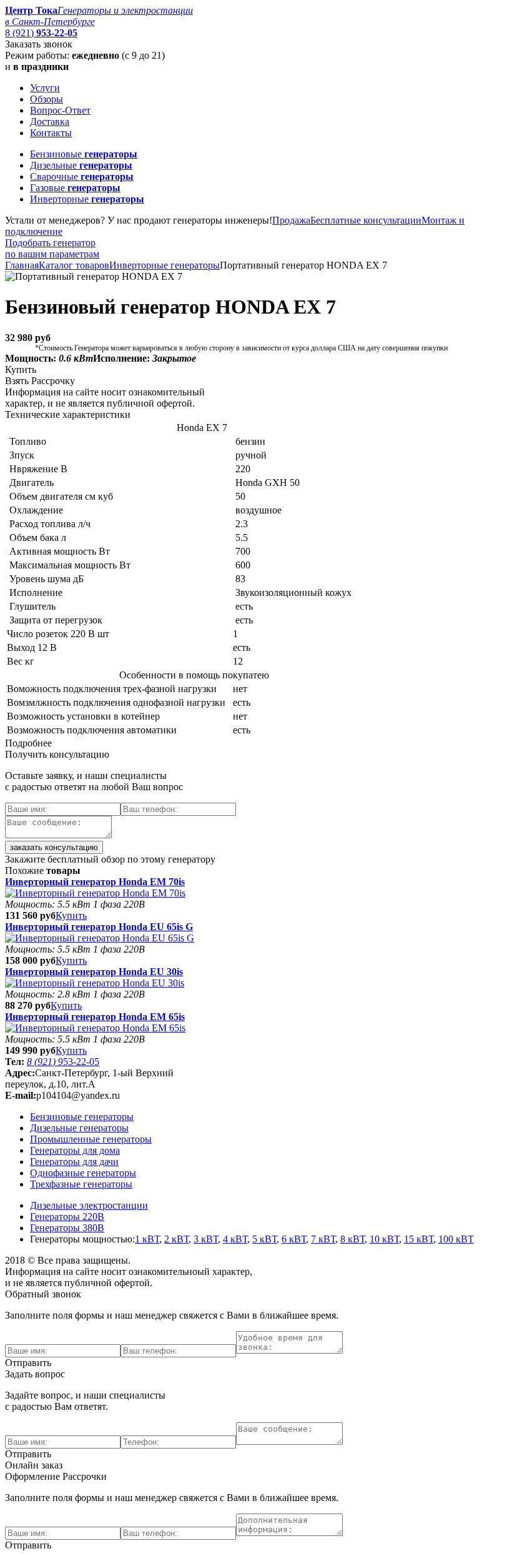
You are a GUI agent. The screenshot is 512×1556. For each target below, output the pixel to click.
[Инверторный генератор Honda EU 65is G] (99, 938)
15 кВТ (418, 1239)
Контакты (51, 132)
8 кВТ (352, 1239)
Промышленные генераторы (91, 1139)
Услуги (45, 87)
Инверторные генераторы (164, 265)
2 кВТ (176, 1239)
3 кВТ (206, 1239)
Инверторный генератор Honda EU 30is (94, 971)
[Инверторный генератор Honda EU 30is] (94, 983)
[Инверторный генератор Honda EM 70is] (95, 893)
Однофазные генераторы (83, 1172)
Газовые (75, 187)
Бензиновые (83, 154)
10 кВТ (384, 1239)
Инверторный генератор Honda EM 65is (95, 1016)
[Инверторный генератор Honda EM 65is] (95, 1028)
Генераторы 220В (67, 1216)
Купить (71, 915)
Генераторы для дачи (74, 1161)
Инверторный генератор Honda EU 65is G (99, 926)
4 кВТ (235, 1239)
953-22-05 (63, 1061)
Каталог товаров (74, 265)
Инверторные (87, 199)
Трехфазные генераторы (81, 1184)
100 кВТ (456, 1239)
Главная (22, 265)
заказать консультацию (54, 847)
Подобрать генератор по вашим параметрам (52, 248)
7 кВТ (323, 1239)
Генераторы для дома (75, 1150)
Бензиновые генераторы (82, 1116)
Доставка (49, 121)
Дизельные (81, 165)
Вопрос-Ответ (60, 110)
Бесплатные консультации (365, 220)
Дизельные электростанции (89, 1205)
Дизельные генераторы (79, 1127)
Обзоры (46, 99)
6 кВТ (294, 1239)
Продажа (291, 220)
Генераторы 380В (67, 1227)
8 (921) (41, 32)
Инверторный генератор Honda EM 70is (95, 881)
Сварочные (82, 176)
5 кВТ (264, 1239)
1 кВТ (147, 1239)
